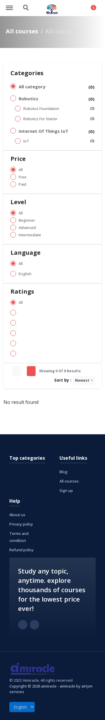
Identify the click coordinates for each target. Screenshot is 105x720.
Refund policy (21, 549)
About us (17, 514)
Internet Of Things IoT (43, 131)
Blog (63, 471)
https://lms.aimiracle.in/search (26, 5)
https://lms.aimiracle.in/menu (12, 5)
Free (23, 177)
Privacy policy (21, 524)
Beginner (27, 220)
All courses (22, 31)
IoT (26, 141)
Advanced (27, 227)
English (25, 273)
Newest (82, 380)
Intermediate (30, 234)
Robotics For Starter (40, 118)
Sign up (66, 490)
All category (32, 86)
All (21, 169)
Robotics (28, 98)
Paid (22, 184)
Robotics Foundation (41, 108)
